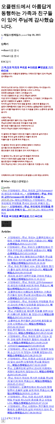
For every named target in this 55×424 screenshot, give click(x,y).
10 (19, 418)
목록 (6, 223)
